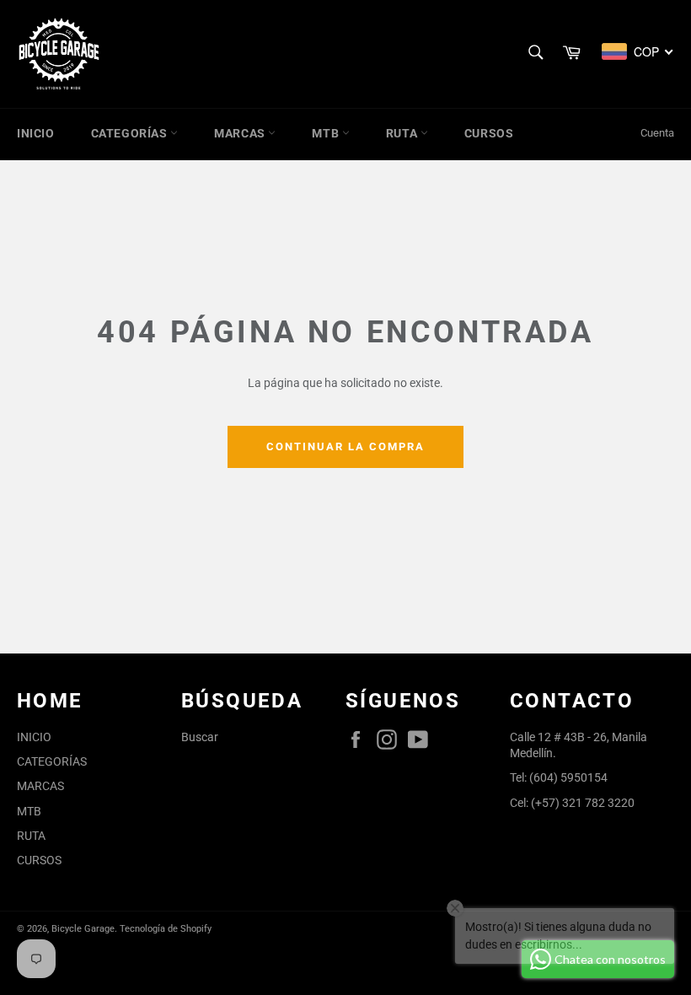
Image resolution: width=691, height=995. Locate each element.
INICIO (36, 133)
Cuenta (657, 132)
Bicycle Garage (83, 928)
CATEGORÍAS (131, 133)
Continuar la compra (345, 446)
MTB (326, 133)
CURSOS (489, 133)
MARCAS (241, 133)
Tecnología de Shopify (166, 928)
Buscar (199, 737)
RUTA (403, 133)
